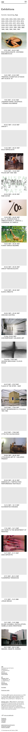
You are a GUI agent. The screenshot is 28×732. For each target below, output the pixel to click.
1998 (18, 27)
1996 (2, 29)
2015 (22, 21)
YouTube (3, 720)
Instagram (3, 719)
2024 (10, 19)
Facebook (3, 718)
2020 (2, 21)
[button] (26, 1)
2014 (2, 23)
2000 (11, 27)
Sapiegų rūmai (5, 678)
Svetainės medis (5, 690)
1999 (15, 27)
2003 (23, 25)
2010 (18, 23)
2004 (18, 25)
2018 (10, 21)
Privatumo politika (5, 726)
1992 (18, 29)
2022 (18, 19)
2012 (10, 23)
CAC (2, 2)
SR (2, 677)
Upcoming (10, 15)
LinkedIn (3, 722)
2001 (7, 27)
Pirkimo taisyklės (5, 727)
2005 (14, 25)
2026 (2, 19)
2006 (10, 25)
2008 (3, 25)
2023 (14, 19)
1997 (22, 27)
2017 (14, 21)
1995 (6, 29)
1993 (14, 29)
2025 (6, 19)
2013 (6, 23)
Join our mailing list (8, 715)
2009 (22, 23)
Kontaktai (3, 687)
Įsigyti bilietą (4, 674)
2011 (14, 23)
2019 (6, 21)
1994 (10, 29)
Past (16, 15)
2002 (3, 27)
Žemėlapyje (4, 673)
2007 (6, 25)
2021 (22, 19)
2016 (18, 21)
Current (3, 15)
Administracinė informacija (8, 725)
